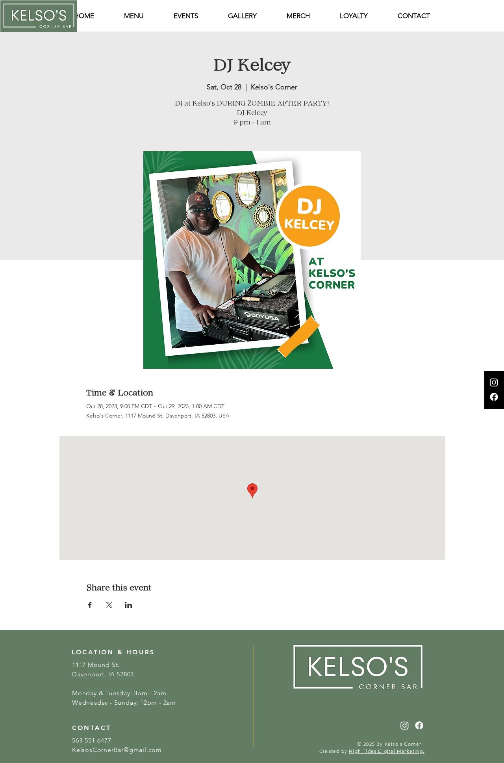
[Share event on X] (109, 605)
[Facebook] (494, 397)
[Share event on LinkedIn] (128, 605)
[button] (414, 16)
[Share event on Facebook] (90, 605)
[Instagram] (494, 382)
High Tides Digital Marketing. (386, 751)
